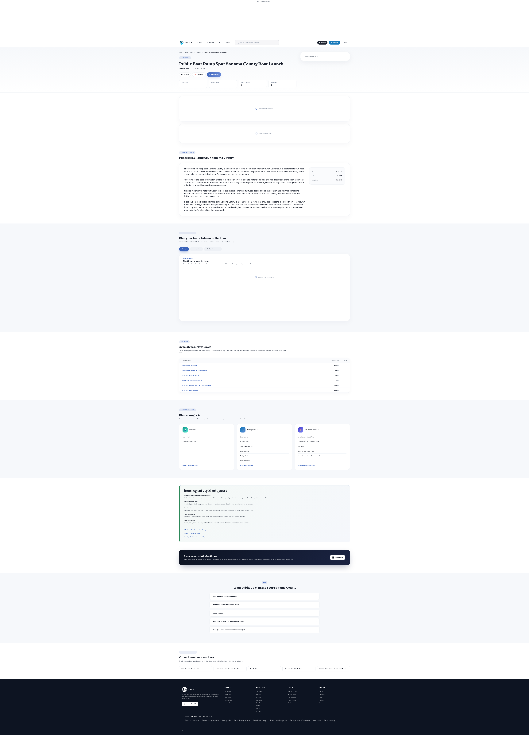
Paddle (258, 694)
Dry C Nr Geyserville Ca (189, 365)
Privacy (321, 700)
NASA (342, 731)
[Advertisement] (264, 20)
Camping (259, 700)
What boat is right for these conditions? (228, 621)
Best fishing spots (242, 720)
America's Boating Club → (192, 533)
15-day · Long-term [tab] (213, 249)
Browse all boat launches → (306, 465)
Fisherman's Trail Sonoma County (308, 441)
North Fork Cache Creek (190, 441)
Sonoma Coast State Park (306, 451)
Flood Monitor (292, 700)
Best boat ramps (260, 720)
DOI (346, 731)
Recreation (210, 42)
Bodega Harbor (244, 456)
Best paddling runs (278, 720)
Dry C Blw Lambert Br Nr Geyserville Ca (194, 370)
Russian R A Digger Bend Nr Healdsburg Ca (196, 385)
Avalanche (228, 703)
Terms (321, 697)
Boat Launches (189, 52)
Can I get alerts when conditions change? (229, 630)
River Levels (228, 700)
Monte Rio (301, 446)
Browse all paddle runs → (191, 465)
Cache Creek (186, 437)
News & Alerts (292, 694)
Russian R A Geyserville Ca (190, 375)
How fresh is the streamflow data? (226, 605)
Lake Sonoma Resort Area (306, 437)
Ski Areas (259, 691)
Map (220, 42)
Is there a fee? (218, 613)
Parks (258, 705)
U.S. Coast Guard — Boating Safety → (195, 530)
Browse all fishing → (246, 465)
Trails (258, 708)
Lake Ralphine (244, 451)
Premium (322, 694)
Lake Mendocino (245, 460)
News (228, 42)
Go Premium (334, 42)
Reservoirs (228, 697)
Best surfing (329, 720)
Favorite (185, 74)
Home (180, 52)
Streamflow (228, 694)
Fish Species (292, 697)
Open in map (214, 74)
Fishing (258, 697)
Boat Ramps (260, 703)
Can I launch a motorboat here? (225, 596)
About (321, 691)
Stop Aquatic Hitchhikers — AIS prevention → (198, 537)
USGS (331, 731)
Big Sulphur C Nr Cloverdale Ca (192, 380)
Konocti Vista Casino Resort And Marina (310, 456)
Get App (323, 42)
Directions (198, 74)
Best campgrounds (210, 720)
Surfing (258, 711)
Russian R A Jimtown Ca (190, 390)
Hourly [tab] (184, 249)
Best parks (226, 720)
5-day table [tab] (196, 249)
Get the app (337, 557)
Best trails (317, 720)
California (198, 52)
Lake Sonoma (244, 437)
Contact (321, 703)
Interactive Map (292, 691)
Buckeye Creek (244, 441)
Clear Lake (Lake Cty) (246, 446)
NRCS (338, 731)
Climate (199, 42)
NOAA (334, 731)
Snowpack (228, 691)
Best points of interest (300, 720)
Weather (290, 703)
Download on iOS (191, 704)
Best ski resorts (192, 720)
